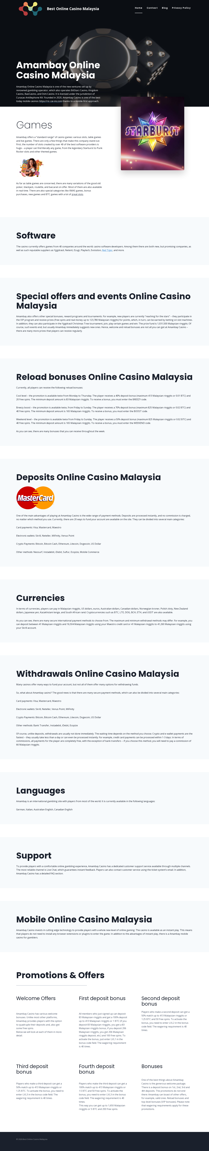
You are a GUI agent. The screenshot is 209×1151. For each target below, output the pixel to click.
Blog (165, 7)
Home (138, 7)
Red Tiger (107, 250)
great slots (77, 194)
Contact (152, 7)
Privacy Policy (181, 7)
